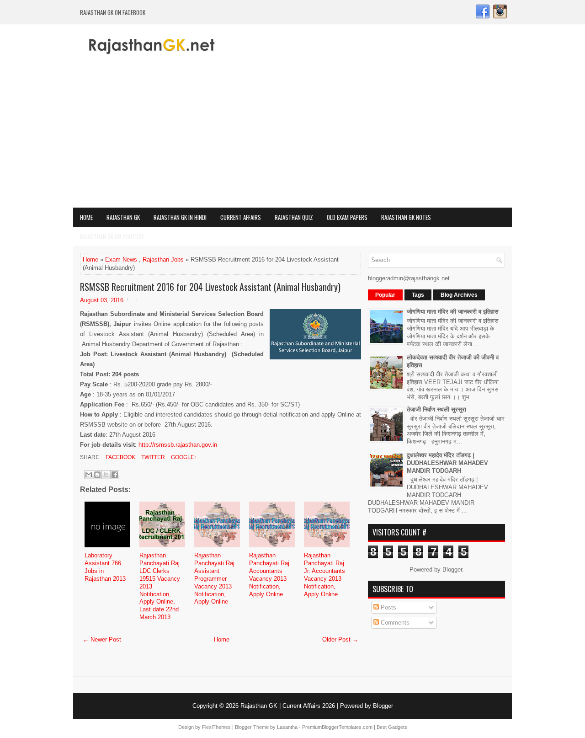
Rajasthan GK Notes (406, 217)
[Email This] (88, 474)
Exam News (121, 259)
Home (86, 217)
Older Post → (340, 639)
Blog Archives (459, 295)
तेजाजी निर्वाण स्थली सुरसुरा (436, 409)
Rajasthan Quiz (294, 217)
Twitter (152, 457)
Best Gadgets (392, 727)
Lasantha (287, 727)
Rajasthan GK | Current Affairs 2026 (287, 705)
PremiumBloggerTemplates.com (337, 727)
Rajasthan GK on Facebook (112, 12)
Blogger (452, 569)
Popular (385, 295)
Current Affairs (240, 217)
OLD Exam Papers (347, 217)
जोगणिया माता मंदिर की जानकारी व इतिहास (453, 311)
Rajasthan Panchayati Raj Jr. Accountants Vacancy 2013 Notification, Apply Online (324, 574)
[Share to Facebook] (114, 474)
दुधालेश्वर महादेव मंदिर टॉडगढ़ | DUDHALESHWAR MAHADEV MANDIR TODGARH (447, 463)
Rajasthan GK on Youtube (112, 236)
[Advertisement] (292, 139)
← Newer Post (102, 639)
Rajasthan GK (123, 217)
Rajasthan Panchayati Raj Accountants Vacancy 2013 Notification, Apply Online (269, 574)
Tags (418, 295)
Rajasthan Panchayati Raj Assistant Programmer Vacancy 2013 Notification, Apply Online (214, 578)
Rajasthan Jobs (163, 259)
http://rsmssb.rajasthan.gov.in (177, 444)
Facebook (119, 457)
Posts (387, 607)
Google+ (183, 457)
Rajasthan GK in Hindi (180, 217)
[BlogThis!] (97, 474)
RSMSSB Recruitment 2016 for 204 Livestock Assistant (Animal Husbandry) (210, 287)
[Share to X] (106, 474)
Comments (394, 622)
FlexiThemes (216, 727)
